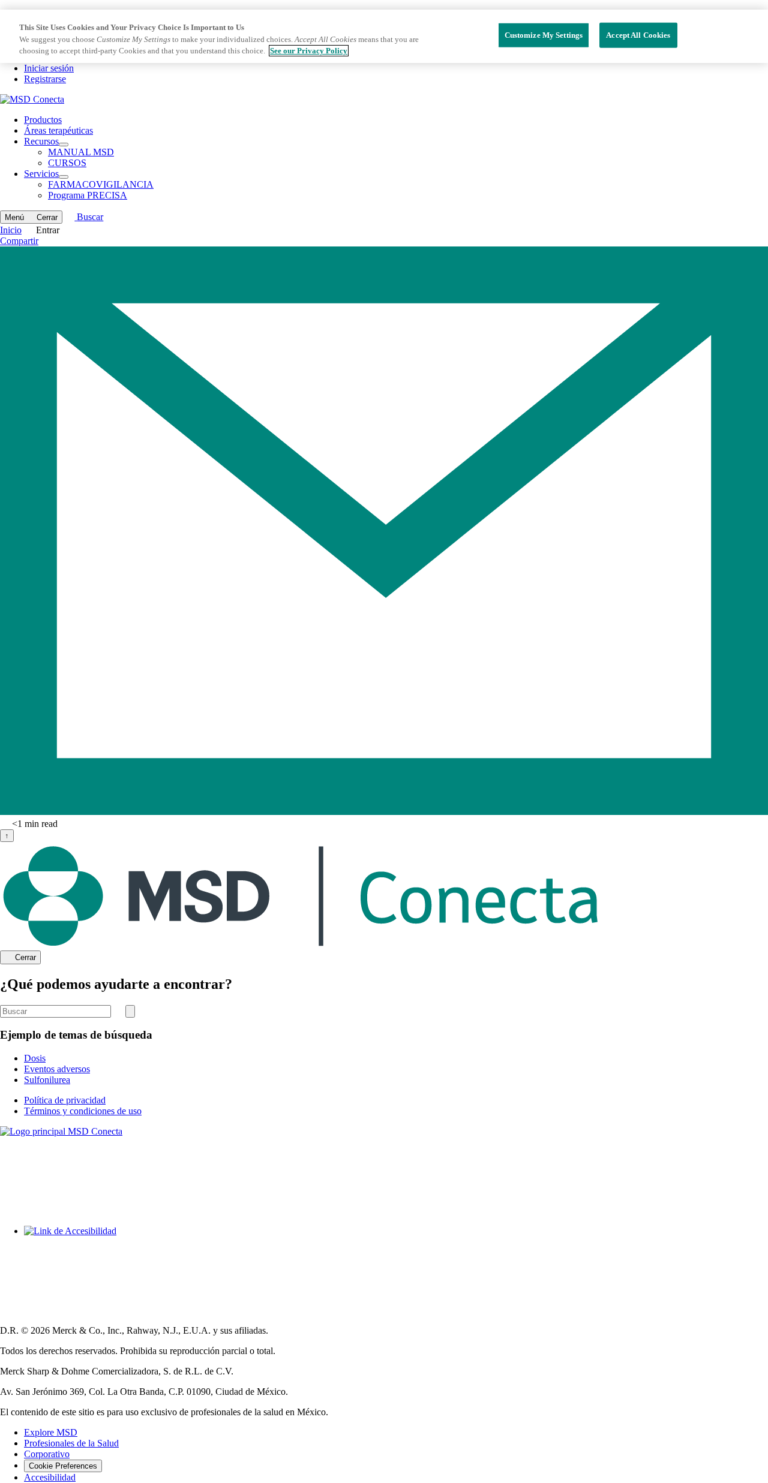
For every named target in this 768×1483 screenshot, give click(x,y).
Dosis (35, 1058)
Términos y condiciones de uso (83, 1111)
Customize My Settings (544, 35)
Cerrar (25, 957)
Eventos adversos (57, 1069)
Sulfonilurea (47, 1080)
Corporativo (47, 1454)
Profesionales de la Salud (71, 1443)
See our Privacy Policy (308, 50)
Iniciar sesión (49, 68)
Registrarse (45, 79)
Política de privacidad (65, 1100)
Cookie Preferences (63, 1465)
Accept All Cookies (638, 35)
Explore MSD (50, 1432)
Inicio (11, 230)
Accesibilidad (50, 1477)
